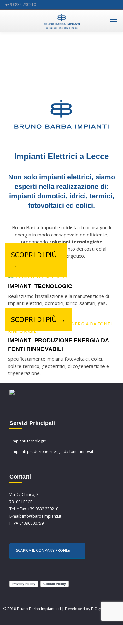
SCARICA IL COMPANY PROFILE (43, 550)
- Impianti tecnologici (28, 441)
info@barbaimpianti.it (41, 516)
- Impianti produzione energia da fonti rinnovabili (53, 451)
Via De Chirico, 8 (23, 494)
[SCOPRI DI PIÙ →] (37, 276)
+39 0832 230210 (20, 4)
